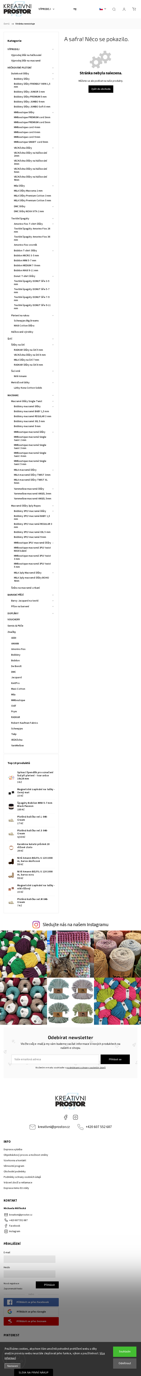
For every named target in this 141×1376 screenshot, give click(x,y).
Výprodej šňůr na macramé (26, 61)
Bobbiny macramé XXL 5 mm (29, 421)
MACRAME (13, 395)
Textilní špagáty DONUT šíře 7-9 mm (31, 298)
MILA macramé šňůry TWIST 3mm (32, 475)
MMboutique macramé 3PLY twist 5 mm (32, 565)
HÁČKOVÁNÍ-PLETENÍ (19, 68)
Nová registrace (11, 1283)
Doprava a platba (13, 1149)
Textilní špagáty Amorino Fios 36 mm (32, 238)
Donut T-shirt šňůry (24, 276)
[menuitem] (46, 9)
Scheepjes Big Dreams (26, 321)
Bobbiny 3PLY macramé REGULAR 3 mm (33, 525)
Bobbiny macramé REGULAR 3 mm (32, 416)
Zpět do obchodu (101, 89)
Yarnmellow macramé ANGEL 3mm (32, 494)
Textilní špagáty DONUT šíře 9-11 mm (32, 306)
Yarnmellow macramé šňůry (29, 489)
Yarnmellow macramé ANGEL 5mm (32, 498)
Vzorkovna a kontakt (15, 1160)
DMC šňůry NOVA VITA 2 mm (29, 211)
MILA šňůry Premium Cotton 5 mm (32, 200)
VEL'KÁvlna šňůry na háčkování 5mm (30, 170)
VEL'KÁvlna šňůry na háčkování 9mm (30, 178)
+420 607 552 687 (99, 1126)
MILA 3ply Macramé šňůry (27, 573)
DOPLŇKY (13, 613)
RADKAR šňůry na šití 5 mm (28, 350)
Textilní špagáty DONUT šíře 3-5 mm (31, 282)
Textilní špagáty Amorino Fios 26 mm (32, 230)
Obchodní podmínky (15, 1171)
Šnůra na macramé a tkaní (25, 588)
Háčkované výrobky (22, 332)
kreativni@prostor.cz (54, 1126)
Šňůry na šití (18, 345)
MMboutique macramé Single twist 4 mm (30, 454)
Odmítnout (125, 1363)
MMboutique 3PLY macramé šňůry (32, 543)
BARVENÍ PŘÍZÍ (16, 595)
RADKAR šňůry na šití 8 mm (28, 365)
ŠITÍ (10, 339)
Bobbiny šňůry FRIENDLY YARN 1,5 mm (32, 85)
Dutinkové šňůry (20, 73)
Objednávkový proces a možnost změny (26, 1155)
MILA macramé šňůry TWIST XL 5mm (31, 481)
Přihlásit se (115, 1059)
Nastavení (12, 1366)
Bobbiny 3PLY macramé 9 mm (30, 537)
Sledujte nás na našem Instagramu (76, 924)
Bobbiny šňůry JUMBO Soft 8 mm (32, 107)
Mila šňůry (19, 186)
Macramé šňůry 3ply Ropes (26, 506)
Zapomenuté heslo (13, 1288)
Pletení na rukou (20, 315)
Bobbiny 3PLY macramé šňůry (30, 511)
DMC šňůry (19, 206)
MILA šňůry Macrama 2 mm (28, 191)
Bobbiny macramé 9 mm (27, 426)
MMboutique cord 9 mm (27, 137)
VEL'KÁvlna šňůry (23, 148)
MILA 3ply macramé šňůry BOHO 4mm (31, 579)
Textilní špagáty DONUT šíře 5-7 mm (31, 290)
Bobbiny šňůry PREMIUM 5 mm (30, 97)
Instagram (75, 1117)
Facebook (65, 1117)
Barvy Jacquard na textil (24, 601)
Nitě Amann (20, 376)
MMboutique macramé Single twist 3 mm (30, 446)
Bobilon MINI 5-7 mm (25, 260)
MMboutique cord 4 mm (27, 127)
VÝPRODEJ (13, 49)
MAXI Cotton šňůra (24, 326)
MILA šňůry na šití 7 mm (26, 360)
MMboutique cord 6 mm (27, 132)
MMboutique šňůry (24, 112)
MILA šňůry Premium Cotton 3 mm (32, 196)
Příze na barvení (20, 606)
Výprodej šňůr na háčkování (26, 55)
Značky (12, 632)
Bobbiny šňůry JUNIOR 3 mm (29, 92)
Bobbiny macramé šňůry (27, 406)
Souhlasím (125, 1352)
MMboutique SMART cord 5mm (31, 142)
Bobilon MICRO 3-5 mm (26, 255)
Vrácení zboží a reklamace (18, 1182)
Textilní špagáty (20, 218)
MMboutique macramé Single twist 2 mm (30, 438)
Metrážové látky (20, 382)
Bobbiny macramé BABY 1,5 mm (31, 411)
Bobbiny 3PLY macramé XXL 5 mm (32, 532)
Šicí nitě (15, 371)
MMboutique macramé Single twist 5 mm (30, 462)
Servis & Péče (15, 626)
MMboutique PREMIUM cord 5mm (32, 122)
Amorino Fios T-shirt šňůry (28, 224)
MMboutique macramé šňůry (29, 432)
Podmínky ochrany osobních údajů (22, 1177)
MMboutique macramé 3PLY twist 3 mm (32, 557)
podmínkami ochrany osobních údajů (86, 1067)
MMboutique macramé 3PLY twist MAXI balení (32, 549)
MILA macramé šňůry (25, 470)
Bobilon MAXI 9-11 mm (26, 270)
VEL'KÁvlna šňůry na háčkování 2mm (30, 154)
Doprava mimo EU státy (16, 1188)
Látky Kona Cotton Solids (28, 388)
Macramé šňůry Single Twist (26, 401)
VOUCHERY (14, 619)
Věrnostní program (14, 1166)
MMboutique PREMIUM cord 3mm (32, 117)
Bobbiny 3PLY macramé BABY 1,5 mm (32, 517)
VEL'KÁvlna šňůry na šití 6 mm (30, 355)
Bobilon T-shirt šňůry (25, 250)
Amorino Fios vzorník (25, 245)
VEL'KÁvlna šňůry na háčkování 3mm (30, 162)
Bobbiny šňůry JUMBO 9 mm (29, 102)
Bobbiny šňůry (22, 79)
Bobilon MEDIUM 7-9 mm (27, 265)
